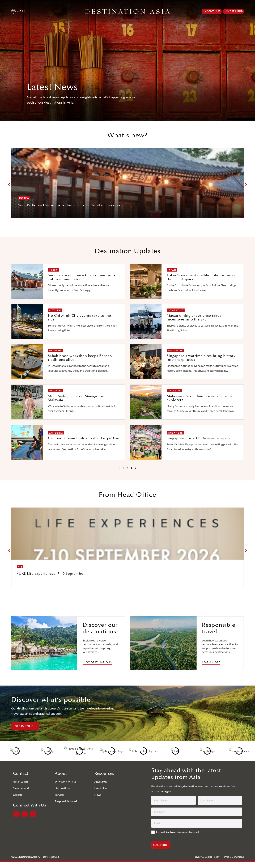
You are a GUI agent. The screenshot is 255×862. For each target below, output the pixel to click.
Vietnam (55, 310)
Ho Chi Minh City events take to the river (79, 318)
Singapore (175, 350)
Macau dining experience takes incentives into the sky (194, 318)
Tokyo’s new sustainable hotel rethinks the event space (201, 277)
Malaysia (55, 350)
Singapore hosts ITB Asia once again (198, 438)
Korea (24, 198)
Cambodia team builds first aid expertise (83, 438)
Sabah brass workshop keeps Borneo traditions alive (80, 358)
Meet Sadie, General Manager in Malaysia (76, 398)
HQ (20, 566)
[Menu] (13, 11)
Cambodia (56, 433)
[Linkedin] (24, 814)
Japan (172, 270)
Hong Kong (176, 310)
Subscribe (160, 845)
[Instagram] (33, 814)
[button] (9, 185)
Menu (21, 11)
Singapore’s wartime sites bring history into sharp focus (201, 358)
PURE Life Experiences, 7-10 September (51, 574)
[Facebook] (16, 814)
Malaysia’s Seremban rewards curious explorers (200, 398)
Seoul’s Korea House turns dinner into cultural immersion (69, 205)
